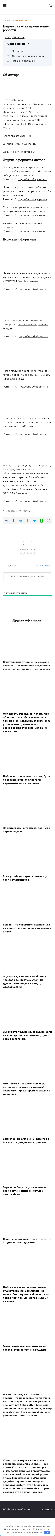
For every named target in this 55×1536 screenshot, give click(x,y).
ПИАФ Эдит (25, 426)
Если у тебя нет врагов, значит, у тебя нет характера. (25, 878)
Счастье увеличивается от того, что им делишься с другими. (27, 1241)
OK (47, 1532)
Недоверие (11, 511)
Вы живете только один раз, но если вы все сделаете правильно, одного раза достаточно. (27, 1035)
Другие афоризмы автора (28, 56)
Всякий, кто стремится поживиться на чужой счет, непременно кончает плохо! (27, 928)
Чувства (25, 511)
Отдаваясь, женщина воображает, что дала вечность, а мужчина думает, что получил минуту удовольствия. (25, 981)
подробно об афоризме (32, 179)
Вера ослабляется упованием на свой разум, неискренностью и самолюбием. (24, 1191)
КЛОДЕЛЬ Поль (14, 37)
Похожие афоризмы (24, 61)
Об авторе (18, 51)
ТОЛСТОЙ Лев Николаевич (21, 281)
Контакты (47, 1509)
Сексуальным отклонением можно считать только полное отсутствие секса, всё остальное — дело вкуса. (26, 665)
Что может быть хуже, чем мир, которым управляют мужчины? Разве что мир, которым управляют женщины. (26, 1089)
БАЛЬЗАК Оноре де (15, 493)
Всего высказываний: (17, 136)
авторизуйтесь (44, 565)
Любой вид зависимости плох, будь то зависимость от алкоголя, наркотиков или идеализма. (26, 780)
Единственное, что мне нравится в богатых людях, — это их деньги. (26, 1141)
